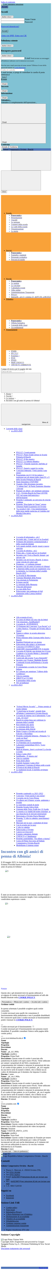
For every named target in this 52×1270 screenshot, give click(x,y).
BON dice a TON (23, 656)
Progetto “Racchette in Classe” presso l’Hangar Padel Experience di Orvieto (31, 505)
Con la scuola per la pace (26, 825)
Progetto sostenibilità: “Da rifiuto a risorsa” (33, 839)
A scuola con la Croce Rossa (27, 798)
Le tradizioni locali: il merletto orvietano (32, 770)
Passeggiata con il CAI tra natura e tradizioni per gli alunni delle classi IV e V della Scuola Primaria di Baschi (33, 477)
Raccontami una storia (25, 725)
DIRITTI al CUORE (24, 678)
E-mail (27, 58)
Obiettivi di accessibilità (15, 1219)
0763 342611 (15, 1175)
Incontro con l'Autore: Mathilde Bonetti (32, 660)
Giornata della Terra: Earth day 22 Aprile (32, 809)
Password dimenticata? (10, 26)
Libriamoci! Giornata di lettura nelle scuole (33, 765)
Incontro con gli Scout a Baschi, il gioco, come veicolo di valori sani (32, 561)
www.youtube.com (9, 1104)
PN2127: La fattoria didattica (27, 461)
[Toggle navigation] (21, 180)
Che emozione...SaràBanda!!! (28, 622)
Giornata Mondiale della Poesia (28, 578)
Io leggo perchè (22, 582)
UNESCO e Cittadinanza (26, 836)
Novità (8, 396)
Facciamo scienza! (23, 740)
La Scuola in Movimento (26, 575)
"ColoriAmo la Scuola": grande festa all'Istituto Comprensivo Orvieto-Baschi (32, 712)
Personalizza (6, 1002)
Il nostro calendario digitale (27, 834)
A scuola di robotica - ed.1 (26, 551)
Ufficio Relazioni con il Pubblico (19, 1214)
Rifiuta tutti (21, 1002)
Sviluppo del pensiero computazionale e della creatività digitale (32, 543)
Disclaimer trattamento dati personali (15, 1248)
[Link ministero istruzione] (12, 4)
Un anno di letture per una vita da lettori (32, 620)
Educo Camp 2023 (23, 754)
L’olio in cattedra (23, 827)
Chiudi (4, 84)
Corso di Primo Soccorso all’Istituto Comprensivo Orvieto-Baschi (30, 842)
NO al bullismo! (22, 683)
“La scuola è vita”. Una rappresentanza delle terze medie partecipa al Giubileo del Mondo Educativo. (32, 511)
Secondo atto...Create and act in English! (32, 539)
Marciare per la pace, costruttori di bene (32, 823)
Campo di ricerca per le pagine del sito (16, 369)
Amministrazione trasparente (17, 1226)
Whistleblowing (12, 1221)
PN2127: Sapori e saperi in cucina (29, 468)
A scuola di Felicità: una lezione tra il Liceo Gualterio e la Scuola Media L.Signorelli (33, 652)
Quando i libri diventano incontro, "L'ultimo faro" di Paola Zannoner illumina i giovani (33, 486)
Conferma (13, 147)
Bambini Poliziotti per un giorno (29, 642)
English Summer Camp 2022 (27, 763)
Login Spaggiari (20, 68)
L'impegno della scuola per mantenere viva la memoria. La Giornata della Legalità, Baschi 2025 (33, 571)
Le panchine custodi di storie (27, 805)
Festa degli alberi (23, 761)
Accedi (4, 7)
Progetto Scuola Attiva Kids (27, 807)
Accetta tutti (40, 1002)
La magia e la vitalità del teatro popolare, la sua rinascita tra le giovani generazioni (33, 812)
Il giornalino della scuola (26, 680)
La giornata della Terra (25, 727)
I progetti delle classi (14, 429)
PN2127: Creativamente (25, 452)
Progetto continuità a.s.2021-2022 (29, 793)
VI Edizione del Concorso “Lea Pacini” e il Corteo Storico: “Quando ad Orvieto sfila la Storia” (33, 628)
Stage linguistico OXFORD (27, 482)
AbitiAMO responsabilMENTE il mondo (32, 649)
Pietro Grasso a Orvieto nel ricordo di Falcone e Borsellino (31, 732)
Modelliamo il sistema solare (27, 845)
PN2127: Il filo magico (25, 459)
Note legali (10, 1210)
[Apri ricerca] (31, 161)
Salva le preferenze (21, 1151)
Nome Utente (30, 19)
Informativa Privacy (14, 1212)
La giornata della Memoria (26, 584)
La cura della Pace (23, 589)
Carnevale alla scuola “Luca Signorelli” (32, 658)
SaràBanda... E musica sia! (26, 756)
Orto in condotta (22, 676)
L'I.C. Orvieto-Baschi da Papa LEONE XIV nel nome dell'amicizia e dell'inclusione (32, 495)
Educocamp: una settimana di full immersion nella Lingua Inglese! (29, 592)
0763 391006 (15, 1172)
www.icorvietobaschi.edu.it (12, 1038)
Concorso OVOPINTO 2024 (28, 647)
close (4, 192)
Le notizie (10, 398)
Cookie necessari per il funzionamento (16, 1027)
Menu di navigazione (35, 423)
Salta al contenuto (8, 2)
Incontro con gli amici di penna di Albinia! (33, 566)
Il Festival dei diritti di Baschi (28, 767)
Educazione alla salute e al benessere (30, 644)
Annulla (4, 147)
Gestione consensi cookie (16, 1223)
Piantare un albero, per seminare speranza (32, 491)
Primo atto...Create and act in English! (31, 553)
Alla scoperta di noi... (24, 617)
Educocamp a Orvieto (25, 830)
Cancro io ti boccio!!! (24, 832)
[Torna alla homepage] (26, 149)
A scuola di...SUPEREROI (27, 624)
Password (29, 22)
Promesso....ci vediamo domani (28, 564)
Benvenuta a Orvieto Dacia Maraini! (30, 816)
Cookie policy (11, 1207)
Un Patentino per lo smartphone (28, 743)
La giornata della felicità (25, 729)
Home (8, 394)
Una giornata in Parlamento (27, 580)
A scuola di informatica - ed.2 (28, 537)
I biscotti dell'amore (24, 587)
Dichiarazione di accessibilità (17, 1217)
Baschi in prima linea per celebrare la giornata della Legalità (31, 721)
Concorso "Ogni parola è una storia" (30, 796)
